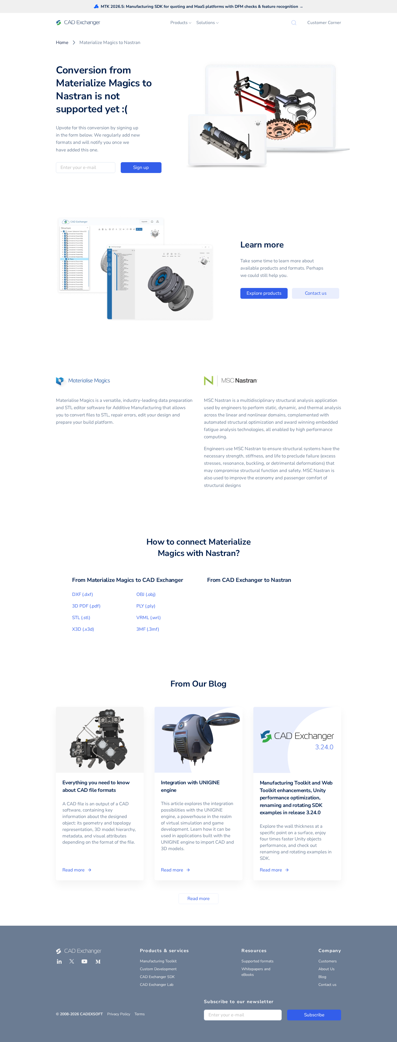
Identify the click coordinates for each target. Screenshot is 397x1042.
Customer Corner (324, 23)
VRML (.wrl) (148, 618)
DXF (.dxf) (82, 594)
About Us (326, 969)
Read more (198, 898)
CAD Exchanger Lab (156, 984)
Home (62, 42)
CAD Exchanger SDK (157, 976)
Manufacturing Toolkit (158, 961)
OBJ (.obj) (146, 594)
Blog (322, 976)
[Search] (294, 23)
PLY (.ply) (145, 606)
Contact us (316, 293)
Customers (327, 961)
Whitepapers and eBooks (255, 971)
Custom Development (158, 969)
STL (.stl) (81, 618)
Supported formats (257, 961)
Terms (139, 1014)
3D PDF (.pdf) (86, 606)
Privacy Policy (118, 1014)
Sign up (141, 167)
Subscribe (314, 1015)
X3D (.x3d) (83, 629)
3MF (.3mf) (147, 629)
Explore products (264, 293)
